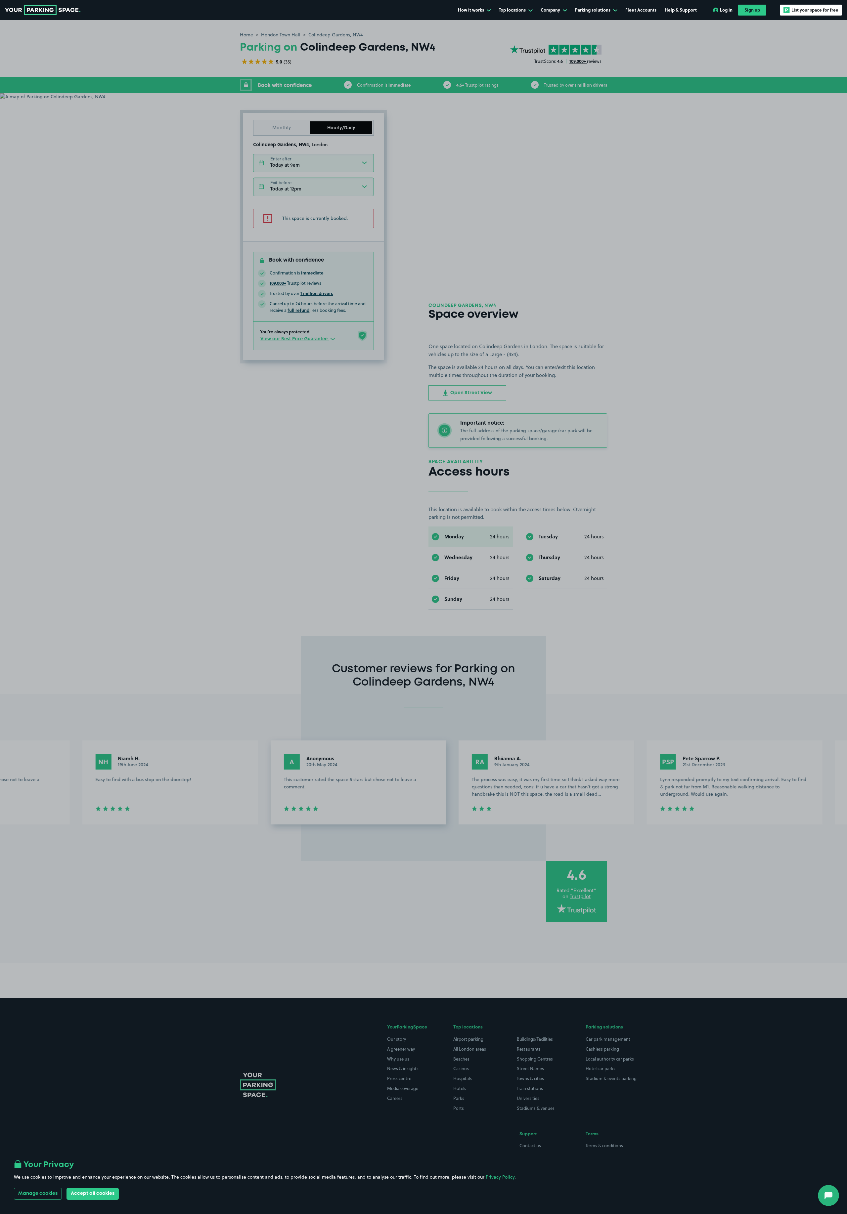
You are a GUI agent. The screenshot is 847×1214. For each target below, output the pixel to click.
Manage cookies (38, 1193)
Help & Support (681, 10)
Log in (726, 10)
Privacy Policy (500, 1177)
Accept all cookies (92, 1193)
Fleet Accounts (640, 10)
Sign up (752, 10)
